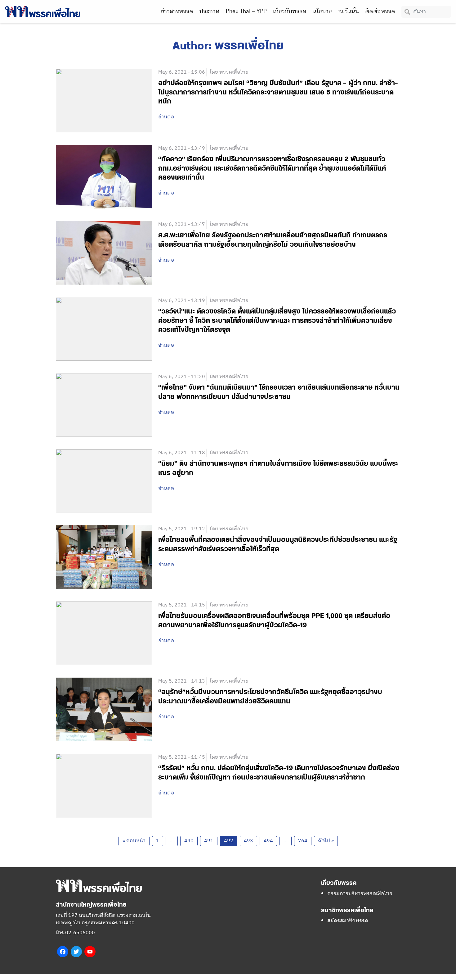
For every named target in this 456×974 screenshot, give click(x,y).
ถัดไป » (326, 841)
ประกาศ (209, 11)
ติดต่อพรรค (380, 11)
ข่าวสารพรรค (177, 11)
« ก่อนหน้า (134, 841)
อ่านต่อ (166, 117)
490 (189, 841)
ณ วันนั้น (348, 11)
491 (208, 841)
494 (268, 841)
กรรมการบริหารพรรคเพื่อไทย (359, 893)
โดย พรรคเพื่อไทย (229, 72)
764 (302, 841)
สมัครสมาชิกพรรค (347, 921)
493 (248, 841)
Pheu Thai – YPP (246, 11)
